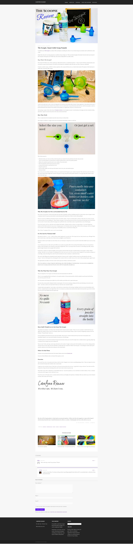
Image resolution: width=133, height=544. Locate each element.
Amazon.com (69, 353)
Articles (71, 2)
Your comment (38, 483)
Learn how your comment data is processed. (58, 511)
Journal (78, 2)
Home (66, 2)
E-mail (37, 501)
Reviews (94, 2)
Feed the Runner (86, 2)
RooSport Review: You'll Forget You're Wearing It (86, 446)
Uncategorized (81, 422)
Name (36, 495)
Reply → (93, 460)
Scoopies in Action (58, 110)
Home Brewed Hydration (42, 446)
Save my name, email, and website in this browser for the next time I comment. (52, 506)
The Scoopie (47, 50)
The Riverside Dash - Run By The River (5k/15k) (66, 446)
